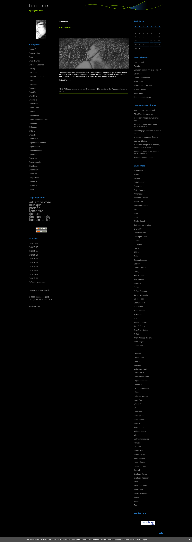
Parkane (137, 443)
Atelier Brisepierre (141, 205)
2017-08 (34, 243)
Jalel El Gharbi (139, 326)
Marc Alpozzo (139, 415)
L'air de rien (138, 346)
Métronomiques (140, 431)
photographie (36, 150)
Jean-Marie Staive (141, 330)
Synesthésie (138, 489)
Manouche (138, 412)
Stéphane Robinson (141, 478)
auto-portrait (65, 27)
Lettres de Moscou (141, 396)
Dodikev (137, 264)
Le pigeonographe (141, 381)
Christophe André (140, 237)
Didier (136, 256)
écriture (34, 100)
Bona (136, 217)
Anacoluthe (138, 186)
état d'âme (35, 108)
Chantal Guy (138, 229)
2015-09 (34, 259)
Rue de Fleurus (140, 89)
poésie (34, 154)
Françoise (137, 283)
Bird (135, 209)
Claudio (137, 240)
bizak (136, 141)
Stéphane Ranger (140, 474)
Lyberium (137, 404)
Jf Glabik (137, 334)
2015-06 (34, 266)
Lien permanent (91, 89)
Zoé (135, 505)
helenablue (38, 6)
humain (34, 220)
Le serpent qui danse (142, 78)
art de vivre (35, 61)
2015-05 (34, 270)
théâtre (34, 181)
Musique (34, 139)
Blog (33, 69)
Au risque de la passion (143, 85)
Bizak (136, 213)
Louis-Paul (138, 400)
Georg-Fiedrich (139, 303)
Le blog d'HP (139, 373)
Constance (138, 244)
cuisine (34, 84)
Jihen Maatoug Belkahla (143, 338)
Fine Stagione (139, 275)
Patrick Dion (138, 451)
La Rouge (137, 353)
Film (33, 111)
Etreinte (137, 66)
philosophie (35, 146)
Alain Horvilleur (140, 170)
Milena (136, 435)
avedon (119, 89)
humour (34, 123)
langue (34, 127)
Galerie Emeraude (141, 295)
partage (34, 208)
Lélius (136, 392)
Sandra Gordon (140, 466)
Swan (136, 482)
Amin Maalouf (139, 182)
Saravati (137, 470)
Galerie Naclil (139, 299)
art (32, 57)
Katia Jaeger (139, 342)
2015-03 (34, 278)
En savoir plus (142, 540)
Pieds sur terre (139, 458)
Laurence (137, 365)
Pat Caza (137, 447)
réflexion (34, 166)
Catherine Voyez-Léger (143, 225)
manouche (138, 151)
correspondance (37, 76)
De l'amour (138, 74)
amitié (33, 49)
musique (35, 205)
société (34, 174)
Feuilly (136, 272)
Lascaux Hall (139, 357)
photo (125, 89)
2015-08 (34, 263)
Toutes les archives (38, 282)
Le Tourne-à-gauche (141, 388)
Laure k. (137, 361)
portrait (61, 91)
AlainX (136, 174)
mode (33, 135)
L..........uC (137, 349)
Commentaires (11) (104, 89)
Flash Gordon (139, 279)
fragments (35, 115)
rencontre (35, 170)
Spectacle (35, 178)
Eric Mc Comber (140, 268)
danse (33, 88)
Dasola (136, 248)
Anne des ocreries (141, 198)
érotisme (34, 104)
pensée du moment (38, 143)
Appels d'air (138, 202)
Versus (136, 501)
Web (33, 189)
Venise (136, 497)
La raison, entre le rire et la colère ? (147, 70)
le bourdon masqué (141, 118)
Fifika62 (137, 114)
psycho (34, 158)
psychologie (36, 162)
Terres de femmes (140, 493)
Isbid (135, 318)
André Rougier (139, 190)
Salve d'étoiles (139, 462)
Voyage (34, 185)
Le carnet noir (139, 62)
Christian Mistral (140, 233)
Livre (33, 131)
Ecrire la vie (138, 81)
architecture (35, 53)
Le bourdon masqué (141, 377)
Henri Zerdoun (139, 310)
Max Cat (137, 423)
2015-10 (34, 255)
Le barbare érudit (140, 369)
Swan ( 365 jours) (140, 486)
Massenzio (138, 124)
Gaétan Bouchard (140, 291)
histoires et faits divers (39, 119)
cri (32, 80)
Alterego (137, 178)
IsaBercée (138, 314)
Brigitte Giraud (139, 221)
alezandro (138, 110)
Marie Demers (139, 419)
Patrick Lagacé (139, 454)
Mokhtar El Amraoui (141, 439)
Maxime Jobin (139, 427)
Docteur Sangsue (140, 260)
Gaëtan (136, 287)
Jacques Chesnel (140, 322)
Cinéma (34, 72)
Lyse (135, 408)
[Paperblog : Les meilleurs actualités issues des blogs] (147, 525)
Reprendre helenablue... (143, 97)
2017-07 (34, 247)
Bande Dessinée (37, 65)
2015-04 (34, 274)
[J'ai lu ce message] (189, 539)
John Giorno (138, 93)
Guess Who (138, 307)
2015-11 (34, 251)
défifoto (34, 96)
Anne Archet (138, 194)
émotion (35, 217)
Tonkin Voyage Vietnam (143, 131)
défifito (33, 92)
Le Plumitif (138, 384)
